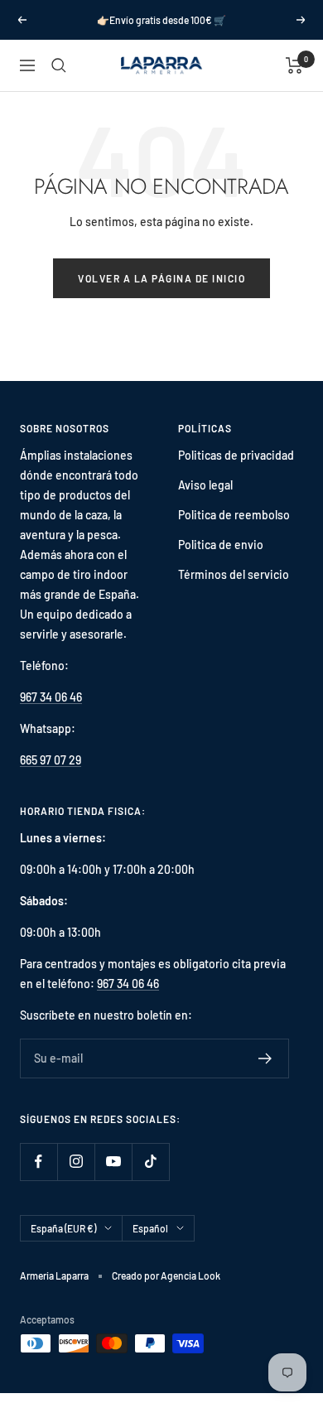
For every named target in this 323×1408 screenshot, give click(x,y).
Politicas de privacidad (236, 455)
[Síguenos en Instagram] (75, 1161)
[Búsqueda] (58, 65)
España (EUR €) (63, 1228)
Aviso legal (205, 485)
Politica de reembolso (234, 515)
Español (150, 1228)
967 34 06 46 (51, 697)
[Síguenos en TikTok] (150, 1161)
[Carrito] (294, 65)
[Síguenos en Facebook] (38, 1161)
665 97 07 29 (50, 760)
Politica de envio (220, 545)
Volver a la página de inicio (161, 278)
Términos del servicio (233, 574)
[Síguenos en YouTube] (113, 1161)
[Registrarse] (265, 1058)
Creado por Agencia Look (166, 1275)
